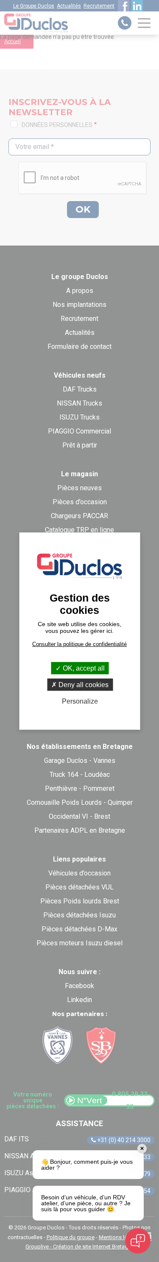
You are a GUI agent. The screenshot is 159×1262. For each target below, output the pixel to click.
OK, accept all (83, 667)
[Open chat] (138, 1241)
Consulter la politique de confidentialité (79, 644)
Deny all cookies (83, 684)
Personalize (80, 701)
